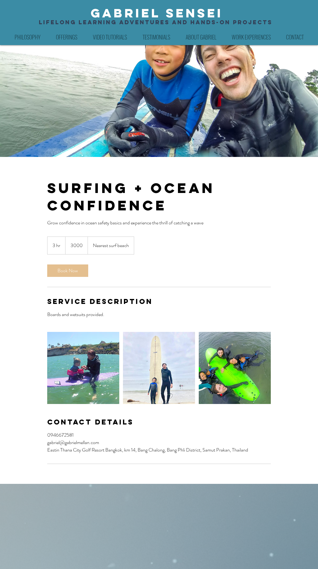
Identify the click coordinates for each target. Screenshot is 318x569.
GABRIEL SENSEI (157, 13)
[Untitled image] (83, 368)
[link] (67, 270)
